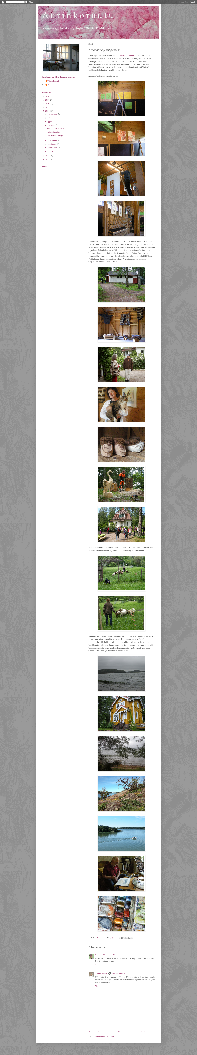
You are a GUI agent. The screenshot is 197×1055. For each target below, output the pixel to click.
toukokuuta (52, 140)
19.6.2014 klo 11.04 (110, 954)
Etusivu (121, 1031)
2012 (47, 159)
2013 (47, 155)
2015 (47, 107)
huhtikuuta (52, 144)
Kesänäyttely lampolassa (56, 128)
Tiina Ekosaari (101, 973)
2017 (47, 100)
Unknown (51, 85)
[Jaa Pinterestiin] (131, 938)
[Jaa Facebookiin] (128, 938)
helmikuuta (52, 151)
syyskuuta (52, 121)
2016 (47, 103)
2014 (47, 111)
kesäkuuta (52, 125)
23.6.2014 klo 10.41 (120, 973)
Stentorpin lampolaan (127, 55)
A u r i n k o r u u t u (77, 15)
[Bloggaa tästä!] (123, 938)
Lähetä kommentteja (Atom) (104, 1036)
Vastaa (97, 964)
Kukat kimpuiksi (53, 132)
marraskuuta (53, 114)
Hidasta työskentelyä (55, 135)
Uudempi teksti (95, 1031)
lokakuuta (52, 117)
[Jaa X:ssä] (126, 938)
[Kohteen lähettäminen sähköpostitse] (120, 938)
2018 (47, 96)
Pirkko (98, 954)
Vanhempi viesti (147, 1031)
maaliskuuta (53, 147)
